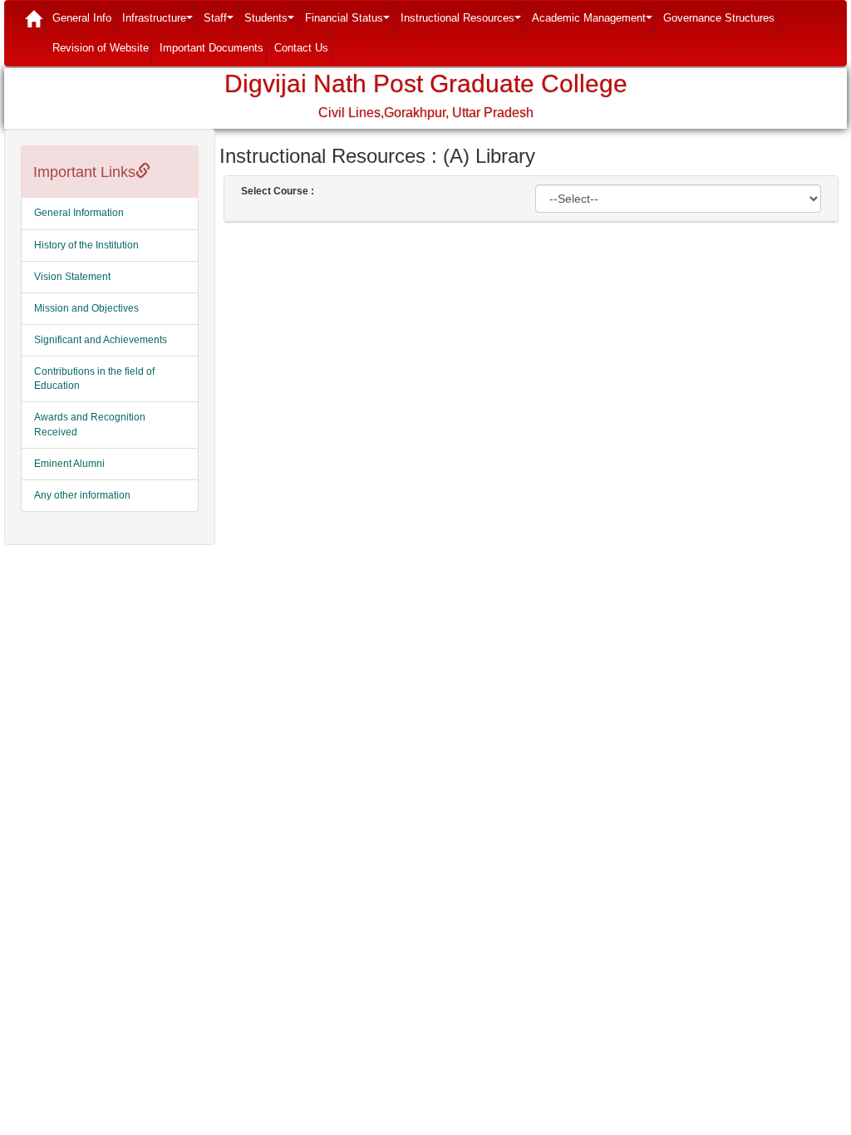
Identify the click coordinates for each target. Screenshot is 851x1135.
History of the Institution (86, 245)
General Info (81, 18)
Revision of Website (100, 48)
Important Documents (211, 48)
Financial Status (349, 22)
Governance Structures (719, 18)
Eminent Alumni (69, 463)
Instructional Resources (462, 22)
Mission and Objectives (86, 308)
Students (271, 22)
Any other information (82, 495)
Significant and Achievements (100, 340)
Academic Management (594, 22)
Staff (220, 22)
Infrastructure (159, 22)
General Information (79, 213)
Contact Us (301, 48)
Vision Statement (72, 277)
